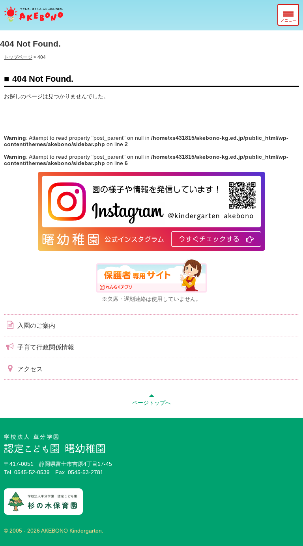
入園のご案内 (35, 325)
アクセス (29, 369)
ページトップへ (151, 403)
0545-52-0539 (32, 472)
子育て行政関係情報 (45, 347)
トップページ (18, 57)
